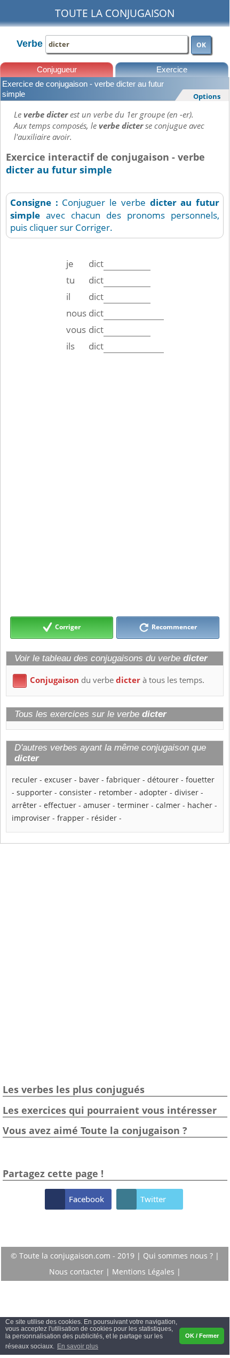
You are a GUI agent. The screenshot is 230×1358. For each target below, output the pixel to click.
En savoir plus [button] (77, 1346)
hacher (199, 805)
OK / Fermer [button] (202, 1335)
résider (104, 818)
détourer (163, 779)
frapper (70, 818)
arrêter (24, 805)
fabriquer (123, 779)
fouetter (200, 779)
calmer (168, 805)
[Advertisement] (114, 484)
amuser (96, 805)
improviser (31, 818)
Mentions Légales (144, 1272)
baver (89, 779)
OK (201, 44)
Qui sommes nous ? (179, 1256)
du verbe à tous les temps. (110, 680)
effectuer (60, 805)
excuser (58, 779)
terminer (133, 805)
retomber (115, 792)
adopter (153, 792)
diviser (187, 792)
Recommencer (173, 627)
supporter (34, 792)
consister (75, 792)
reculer (24, 779)
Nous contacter (77, 1272)
